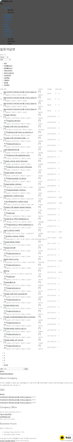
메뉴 (1, 4)
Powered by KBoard (6, 374)
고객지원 (7, 36)
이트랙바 (7, 27)
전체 (5, 63)
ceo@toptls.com (5, 417)
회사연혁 (10, 10)
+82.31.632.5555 (5, 414)
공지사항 (10, 39)
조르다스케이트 (9, 73)
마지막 (6, 365)
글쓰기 (2, 371)
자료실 (10, 44)
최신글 (2, 394)
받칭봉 (6, 83)
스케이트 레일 (8, 31)
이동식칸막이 (8, 19)
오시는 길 (11, 12)
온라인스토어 (8, 34)
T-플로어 (6, 80)
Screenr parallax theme (7, 441)
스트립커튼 (7, 29)
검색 (26, 369)
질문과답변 (11, 41)
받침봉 (6, 24)
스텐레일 (7, 78)
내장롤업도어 (8, 15)
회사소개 (7, 7)
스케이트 (7, 22)
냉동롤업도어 (8, 17)
